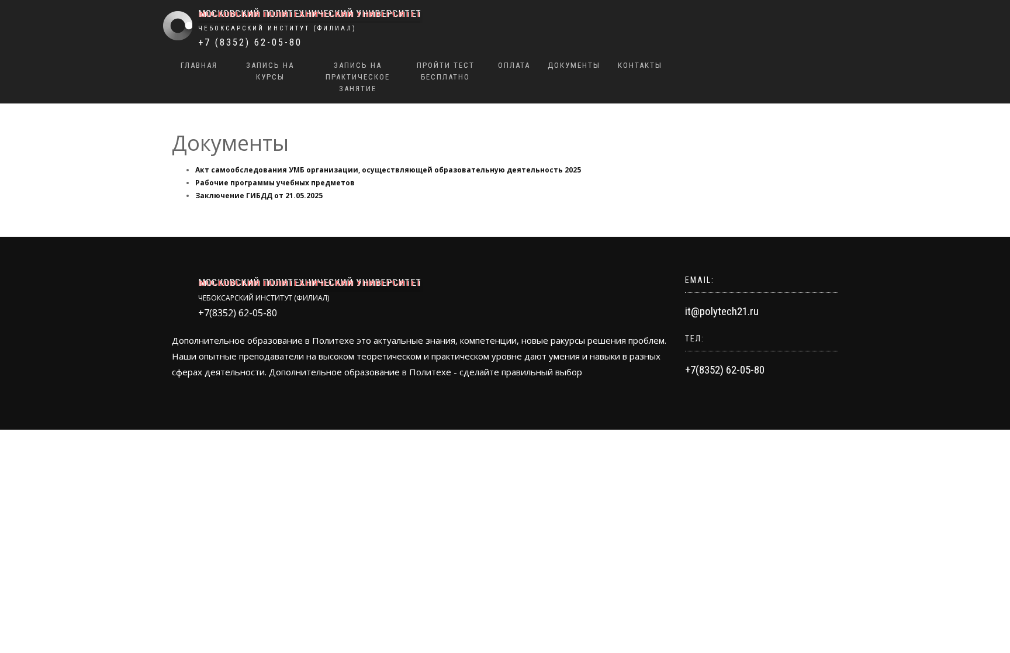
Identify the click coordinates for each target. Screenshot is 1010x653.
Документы (574, 65)
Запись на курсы (270, 71)
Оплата (514, 65)
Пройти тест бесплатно (446, 71)
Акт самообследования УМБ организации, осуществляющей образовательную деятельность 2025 (388, 170)
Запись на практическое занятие (358, 77)
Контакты (640, 65)
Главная (199, 65)
